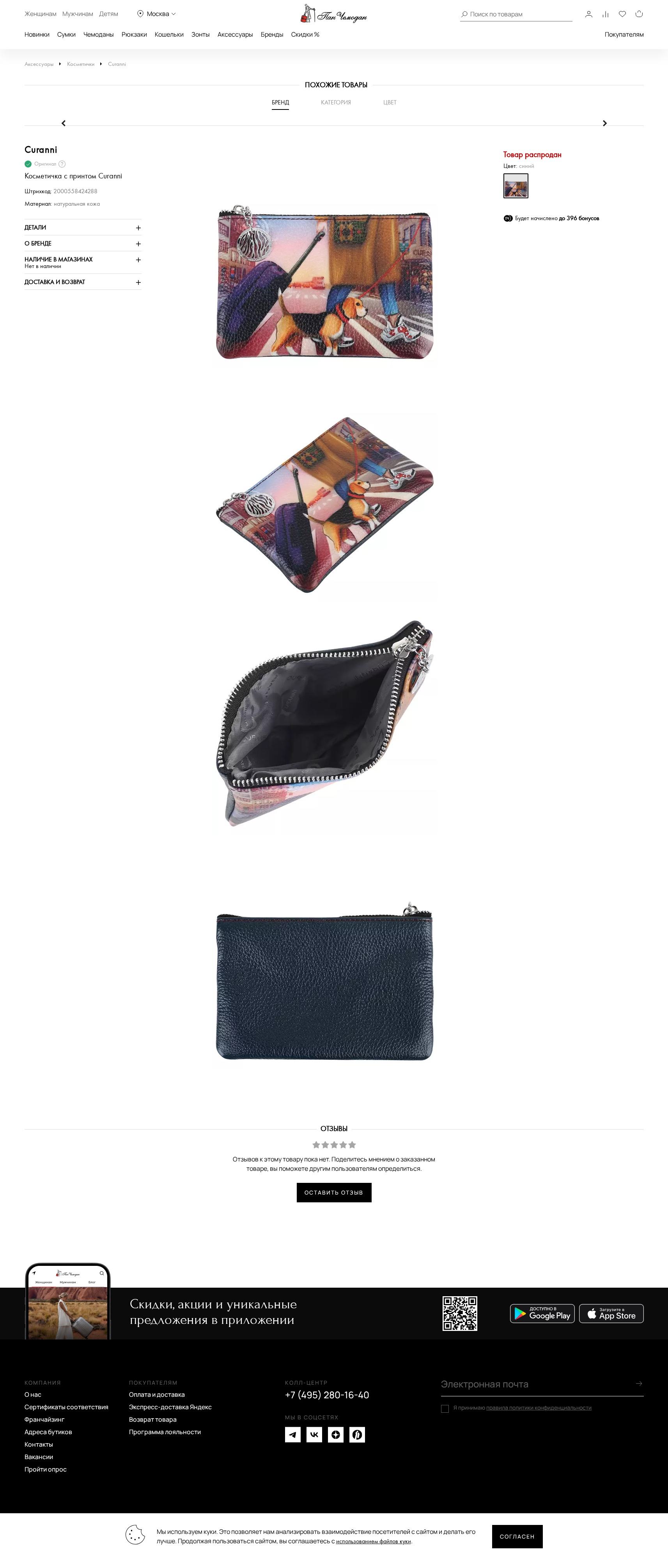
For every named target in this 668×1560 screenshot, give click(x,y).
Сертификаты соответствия (66, 1407)
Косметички (80, 64)
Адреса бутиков (48, 1432)
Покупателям (624, 34)
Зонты (200, 34)
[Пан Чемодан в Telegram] (293, 1435)
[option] (321, 258)
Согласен (517, 1536)
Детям (108, 13)
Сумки (66, 34)
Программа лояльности (165, 1432)
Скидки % (305, 34)
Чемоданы (98, 34)
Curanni (117, 64)
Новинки (37, 34)
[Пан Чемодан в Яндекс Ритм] (357, 1435)
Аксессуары (235, 34)
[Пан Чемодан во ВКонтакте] (314, 1435)
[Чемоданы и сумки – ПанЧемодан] (334, 13)
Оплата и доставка (157, 1394)
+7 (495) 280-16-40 (327, 1394)
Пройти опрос (46, 1469)
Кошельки (169, 34)
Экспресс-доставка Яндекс (170, 1407)
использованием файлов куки (373, 1541)
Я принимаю (523, 1407)
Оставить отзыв (334, 1192)
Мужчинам (77, 13)
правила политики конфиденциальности (539, 1407)
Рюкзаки (134, 34)
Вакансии (39, 1456)
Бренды (272, 34)
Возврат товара (153, 1419)
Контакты (39, 1444)
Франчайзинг (45, 1419)
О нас (33, 1394)
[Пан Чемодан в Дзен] (336, 1435)
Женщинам (41, 13)
